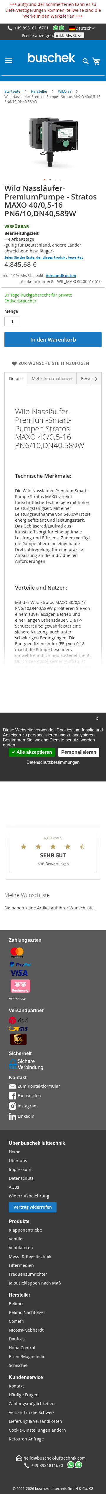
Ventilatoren (21, 1247)
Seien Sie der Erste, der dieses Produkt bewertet (43, 257)
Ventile (15, 1239)
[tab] (15, 378)
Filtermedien (21, 1265)
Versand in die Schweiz (31, 1412)
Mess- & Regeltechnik (30, 1256)
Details (16, 378)
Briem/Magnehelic (27, 1356)
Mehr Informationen (52, 378)
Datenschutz (21, 1178)
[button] (82, 28)
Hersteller (39, 91)
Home (14, 1151)
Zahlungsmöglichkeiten (32, 1403)
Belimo (15, 1303)
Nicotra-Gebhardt (26, 1330)
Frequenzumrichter (28, 1274)
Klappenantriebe (25, 1230)
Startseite (12, 91)
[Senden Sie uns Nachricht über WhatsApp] (58, 28)
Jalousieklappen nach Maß (35, 1283)
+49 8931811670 (47, 1465)
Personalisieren (78, 752)
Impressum (20, 1169)
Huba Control (22, 1347)
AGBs (14, 1187)
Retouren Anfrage (26, 1439)
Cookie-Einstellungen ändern (37, 1430)
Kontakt (16, 1386)
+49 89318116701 (31, 28)
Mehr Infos (80, 821)
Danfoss (17, 1339)
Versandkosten (61, 275)
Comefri (16, 1321)
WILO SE (65, 91)
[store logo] (51, 57)
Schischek (18, 1365)
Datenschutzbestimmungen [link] (53, 762)
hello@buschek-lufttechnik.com (55, 1458)
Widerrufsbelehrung (29, 1196)
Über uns (18, 1160)
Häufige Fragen (24, 1394)
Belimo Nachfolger (27, 1312)
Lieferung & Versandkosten (35, 1421)
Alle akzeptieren (34, 752)
